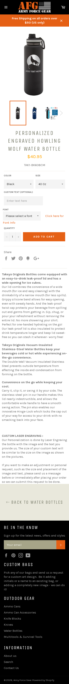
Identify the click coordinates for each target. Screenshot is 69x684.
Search (8, 662)
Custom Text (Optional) (18, 192)
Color (7, 175)
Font (6, 209)
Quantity (9, 228)
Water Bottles (13, 631)
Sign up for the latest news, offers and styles (34, 535)
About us (10, 656)
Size (37, 175)
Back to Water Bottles (36, 502)
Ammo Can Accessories (20, 612)
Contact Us (11, 668)
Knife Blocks (12, 618)
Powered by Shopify (43, 680)
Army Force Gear (22, 680)
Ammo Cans (12, 606)
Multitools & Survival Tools (23, 637)
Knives (8, 624)
